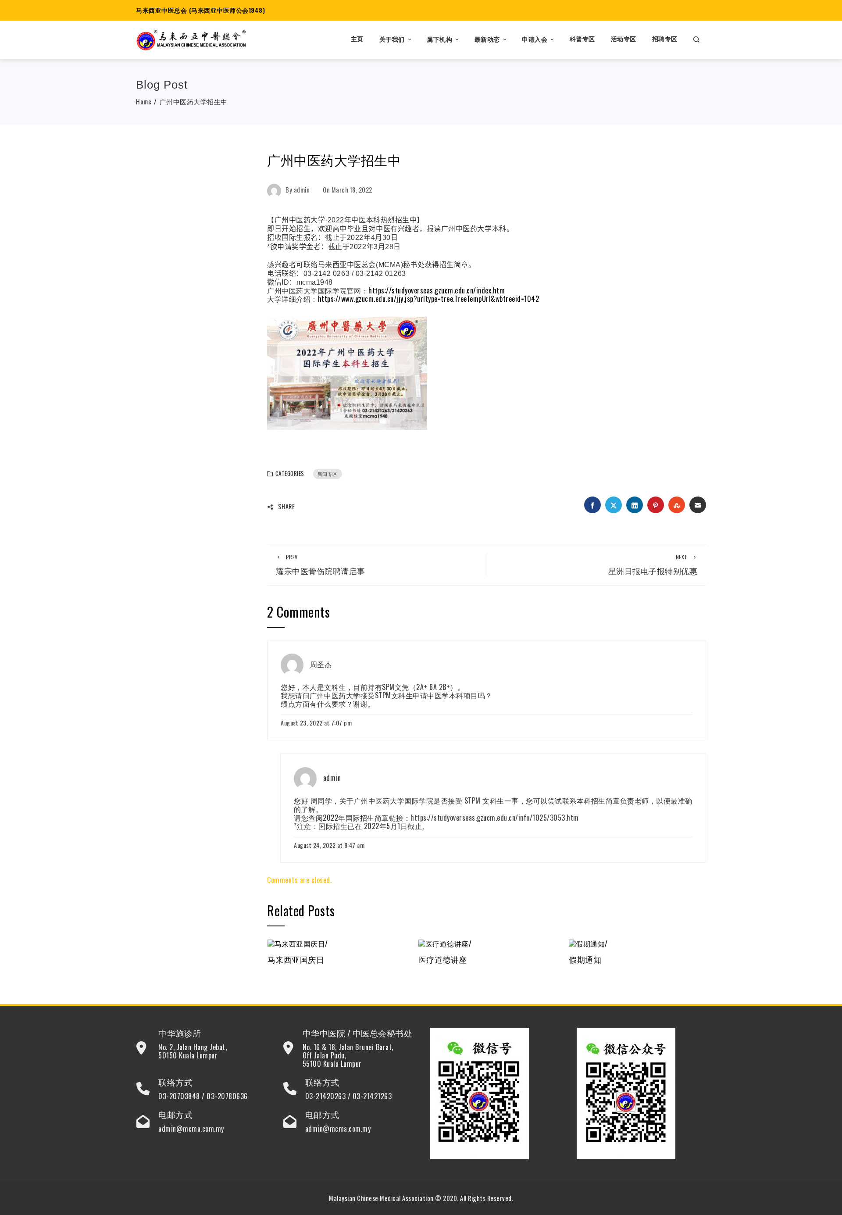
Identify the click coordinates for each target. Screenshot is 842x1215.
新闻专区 (328, 473)
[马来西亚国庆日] (298, 942)
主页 (357, 39)
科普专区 (582, 39)
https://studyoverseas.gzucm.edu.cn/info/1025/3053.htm (494, 817)
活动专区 (623, 39)
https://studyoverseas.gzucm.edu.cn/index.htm (436, 290)
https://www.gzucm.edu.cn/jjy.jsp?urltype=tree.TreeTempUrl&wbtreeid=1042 (428, 298)
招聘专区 (665, 39)
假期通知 (585, 959)
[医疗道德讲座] (445, 942)
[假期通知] (588, 942)
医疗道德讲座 (442, 959)
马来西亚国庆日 (296, 959)
